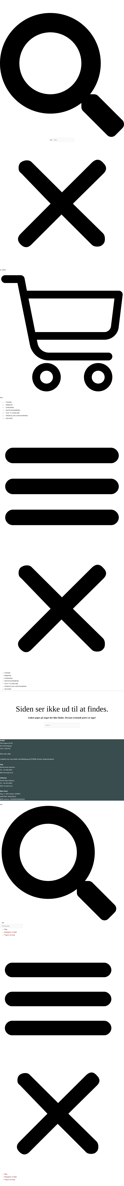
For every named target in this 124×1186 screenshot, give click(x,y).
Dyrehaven (10, 407)
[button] (62, 75)
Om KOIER (9, 418)
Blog (5, 929)
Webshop (9, 405)
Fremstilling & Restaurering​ (17, 415)
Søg (51, 140)
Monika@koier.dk (8, 772)
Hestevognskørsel (13, 410)
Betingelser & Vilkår (10, 932)
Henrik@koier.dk (8, 786)
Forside (9, 402)
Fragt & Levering (9, 935)
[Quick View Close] (0, 1184)
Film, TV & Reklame (12, 413)
